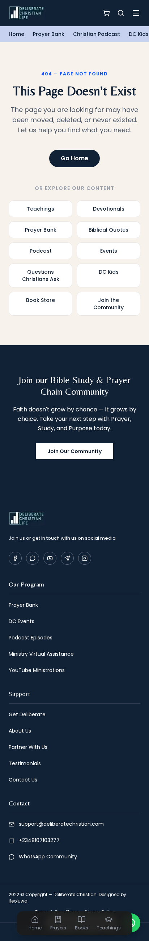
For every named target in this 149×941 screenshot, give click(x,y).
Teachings (40, 208)
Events (108, 250)
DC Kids (139, 34)
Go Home (74, 158)
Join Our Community (74, 451)
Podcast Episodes (30, 637)
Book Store (40, 300)
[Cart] (106, 13)
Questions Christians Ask (40, 275)
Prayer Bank (48, 34)
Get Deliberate (27, 714)
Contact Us (23, 779)
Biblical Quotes (108, 229)
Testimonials (25, 763)
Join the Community (108, 304)
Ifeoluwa (18, 901)
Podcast (41, 250)
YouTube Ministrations (37, 670)
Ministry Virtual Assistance (41, 654)
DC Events (21, 621)
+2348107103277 (39, 840)
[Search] (120, 13)
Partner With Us (28, 747)
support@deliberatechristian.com (61, 824)
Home (16, 34)
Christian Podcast (96, 34)
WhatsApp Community (48, 856)
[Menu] (136, 13)
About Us (20, 730)
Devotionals (108, 208)
